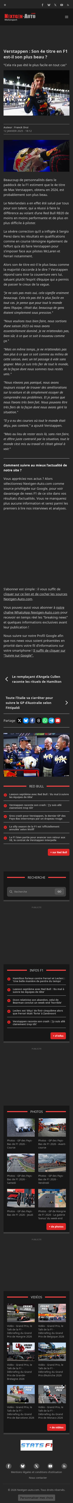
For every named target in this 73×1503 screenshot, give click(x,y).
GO (59, 891)
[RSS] (68, 5)
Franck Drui (21, 127)
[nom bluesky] (49, 5)
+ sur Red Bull (58, 852)
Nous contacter (38, 1477)
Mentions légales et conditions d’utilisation (36, 1472)
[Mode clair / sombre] (5, 5)
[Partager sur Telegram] (51, 720)
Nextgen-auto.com (28, 1490)
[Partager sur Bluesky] (26, 720)
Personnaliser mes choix (36, 1498)
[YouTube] (62, 5)
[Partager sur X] (19, 720)
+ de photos (56, 1226)
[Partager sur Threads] (38, 720)
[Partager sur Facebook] (32, 720)
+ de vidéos (56, 1427)
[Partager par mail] (58, 720)
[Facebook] (42, 5)
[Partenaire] (36, 1445)
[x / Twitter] (55, 5)
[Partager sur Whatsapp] (45, 720)
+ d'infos (58, 1035)
